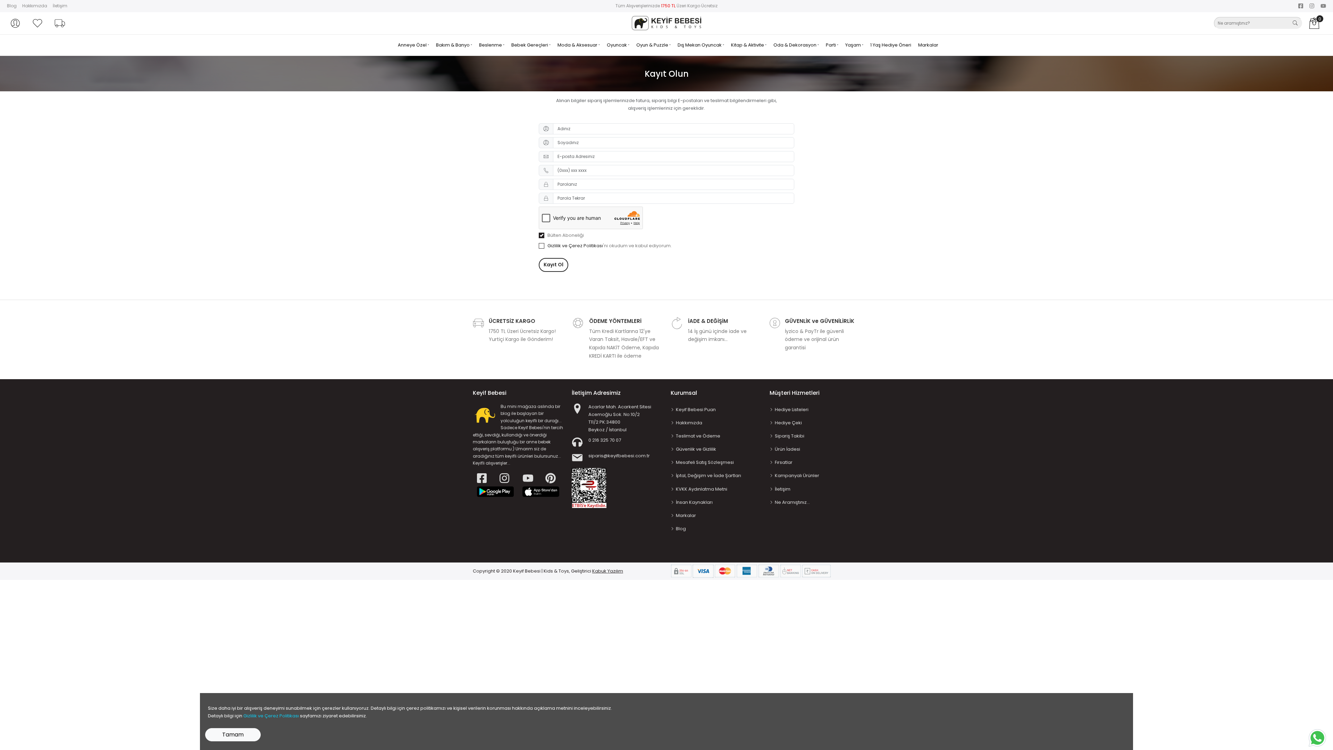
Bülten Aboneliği (565, 235)
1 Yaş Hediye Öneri (890, 45)
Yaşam (853, 45)
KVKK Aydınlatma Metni (701, 489)
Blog (12, 6)
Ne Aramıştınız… (792, 502)
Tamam (233, 735)
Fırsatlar (784, 462)
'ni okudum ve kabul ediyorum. (609, 245)
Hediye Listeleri (791, 409)
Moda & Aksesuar (577, 45)
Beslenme (491, 45)
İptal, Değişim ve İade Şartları (708, 475)
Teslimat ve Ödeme (698, 436)
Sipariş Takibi (789, 436)
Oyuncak (617, 45)
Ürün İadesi (787, 449)
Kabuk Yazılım (607, 571)
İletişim (60, 6)
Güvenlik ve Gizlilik (696, 449)
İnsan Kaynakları (694, 502)
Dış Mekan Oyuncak (700, 45)
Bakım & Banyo (453, 45)
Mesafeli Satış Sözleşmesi (705, 462)
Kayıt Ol (553, 264)
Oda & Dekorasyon (795, 45)
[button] (15, 23)
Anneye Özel (413, 45)
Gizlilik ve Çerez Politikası (575, 245)
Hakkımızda (34, 6)
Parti (831, 45)
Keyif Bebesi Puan (696, 409)
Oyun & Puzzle (652, 45)
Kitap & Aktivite (748, 45)
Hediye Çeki (788, 422)
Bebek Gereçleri (530, 45)
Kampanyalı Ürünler (797, 475)
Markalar (928, 45)
